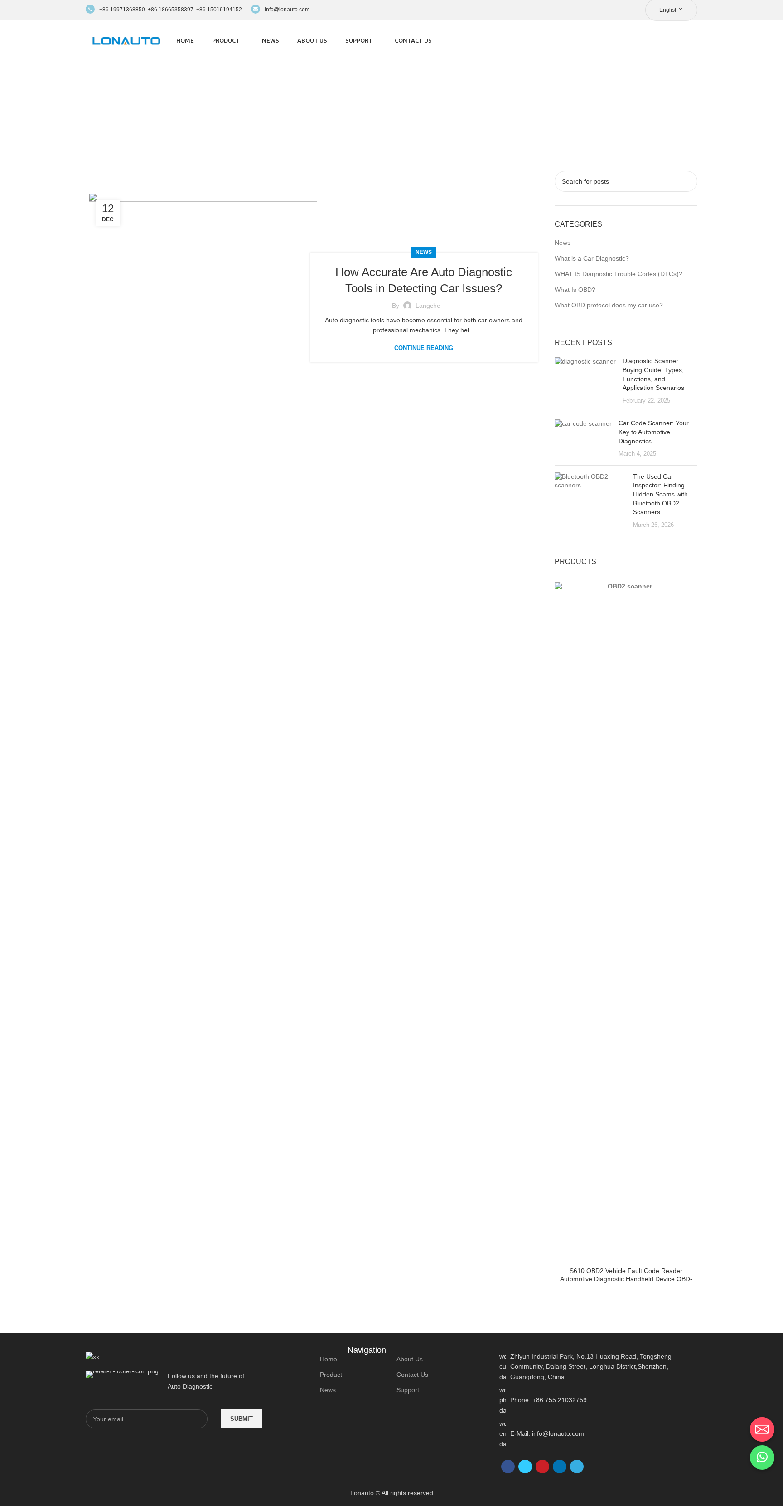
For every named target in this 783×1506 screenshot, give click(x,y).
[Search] (694, 41)
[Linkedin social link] (559, 1466)
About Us (409, 1359)
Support (407, 1390)
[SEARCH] (687, 181)
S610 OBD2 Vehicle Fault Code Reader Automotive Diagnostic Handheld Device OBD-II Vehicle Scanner (626, 1279)
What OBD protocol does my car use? (609, 305)
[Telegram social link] (577, 1466)
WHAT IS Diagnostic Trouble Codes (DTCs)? (618, 273)
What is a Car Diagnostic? (592, 258)
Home (328, 1359)
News (424, 252)
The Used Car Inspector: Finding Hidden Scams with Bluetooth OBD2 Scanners (660, 494)
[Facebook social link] (508, 1466)
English (668, 10)
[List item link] (598, 1400)
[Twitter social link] (525, 1466)
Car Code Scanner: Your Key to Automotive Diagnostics (654, 431)
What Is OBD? (575, 289)
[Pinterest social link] (542, 1466)
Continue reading (423, 348)
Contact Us (412, 1374)
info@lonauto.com (287, 9)
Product (331, 1374)
